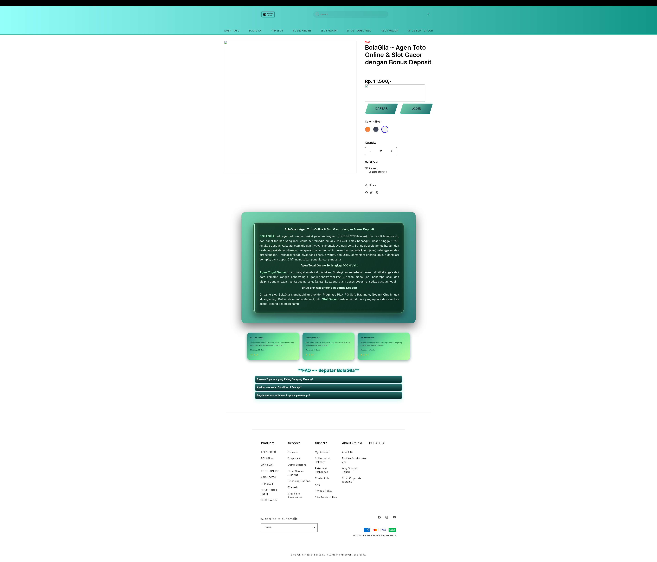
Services (293, 452)
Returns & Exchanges (321, 470)
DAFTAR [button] (381, 108)
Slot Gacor (329, 299)
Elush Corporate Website (352, 480)
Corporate (294, 458)
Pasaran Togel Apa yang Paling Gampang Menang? (285, 379)
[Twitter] (372, 193)
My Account (322, 452)
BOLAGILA (267, 236)
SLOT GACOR (269, 500)
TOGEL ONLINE (270, 471)
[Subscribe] (313, 527)
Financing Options (299, 481)
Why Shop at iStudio (350, 470)
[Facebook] (367, 193)
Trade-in (293, 487)
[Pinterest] (377, 193)
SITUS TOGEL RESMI (269, 492)
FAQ (317, 484)
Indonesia (367, 535)
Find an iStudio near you (354, 460)
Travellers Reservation (295, 495)
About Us (347, 452)
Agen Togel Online (273, 272)
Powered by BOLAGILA (384, 535)
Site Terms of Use (326, 497)
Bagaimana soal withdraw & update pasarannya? (283, 395)
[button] (232, 30)
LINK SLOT (267, 464)
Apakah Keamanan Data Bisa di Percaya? (279, 387)
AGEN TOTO (268, 452)
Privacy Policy (323, 491)
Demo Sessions (297, 464)
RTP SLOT (267, 483)
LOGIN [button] (416, 108)
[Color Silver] (384, 129)
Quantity (370, 142)
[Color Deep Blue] (376, 129)
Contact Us (322, 478)
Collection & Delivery (322, 460)
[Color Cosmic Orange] (367, 129)
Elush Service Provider (296, 473)
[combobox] (350, 14)
